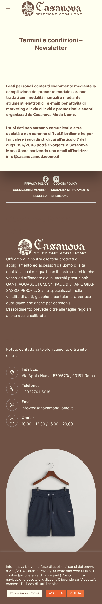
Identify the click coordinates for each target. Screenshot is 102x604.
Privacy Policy (36, 183)
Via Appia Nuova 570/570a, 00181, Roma (58, 375)
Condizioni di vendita (29, 190)
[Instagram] (56, 179)
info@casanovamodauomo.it (32, 156)
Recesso (40, 195)
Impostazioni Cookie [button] (25, 593)
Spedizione (59, 195)
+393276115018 (36, 391)
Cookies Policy (65, 183)
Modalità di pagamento (70, 190)
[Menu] (8, 8)
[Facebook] (46, 179)
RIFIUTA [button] (75, 593)
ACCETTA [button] (56, 593)
